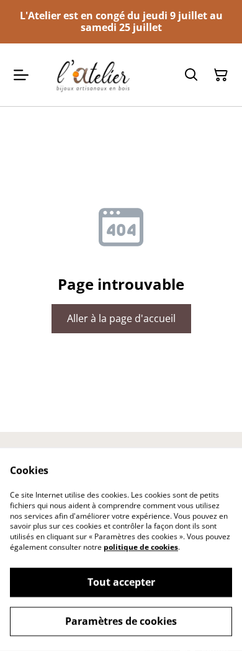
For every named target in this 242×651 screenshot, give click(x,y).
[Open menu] (21, 75)
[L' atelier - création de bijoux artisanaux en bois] (95, 74)
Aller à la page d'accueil (121, 318)
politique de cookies (141, 547)
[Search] (191, 75)
